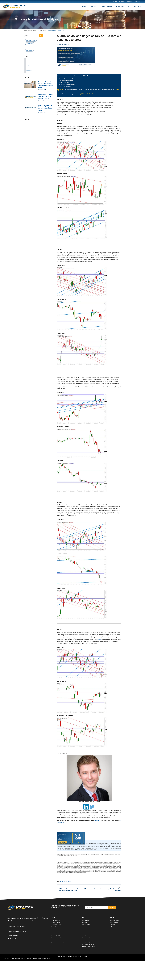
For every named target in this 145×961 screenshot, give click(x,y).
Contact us (97, 820)
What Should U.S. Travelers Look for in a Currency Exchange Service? (45, 96)
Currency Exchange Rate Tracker (89, 942)
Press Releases (29, 70)
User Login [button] (138, 1)
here (68, 387)
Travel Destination (30, 40)
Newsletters (49, 958)
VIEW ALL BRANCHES (13, 935)
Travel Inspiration (30, 46)
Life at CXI (55, 929)
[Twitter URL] (13, 938)
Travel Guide (29, 50)
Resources (113, 926)
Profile (115, 1)
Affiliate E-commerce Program (88, 946)
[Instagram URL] (11, 938)
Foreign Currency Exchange (88, 937)
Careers (130, 1)
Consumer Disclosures (42, 958)
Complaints (34, 958)
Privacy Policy (23, 958)
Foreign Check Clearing (57, 940)
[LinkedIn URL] (16, 938)
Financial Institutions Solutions (59, 935)
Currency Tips (29, 43)
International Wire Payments (59, 937)
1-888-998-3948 (19, 929)
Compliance (55, 926)
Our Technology (120, 6)
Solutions (93, 6)
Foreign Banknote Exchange (58, 942)
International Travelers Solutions (89, 935)
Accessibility (17, 958)
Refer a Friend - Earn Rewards (88, 944)
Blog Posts (28, 60)
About (84, 6)
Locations (123, 1)
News (129, 6)
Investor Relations (106, 6)
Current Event (67, 881)
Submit (112, 907)
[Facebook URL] (9, 938)
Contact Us (137, 6)
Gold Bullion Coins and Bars (88, 940)
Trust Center (114, 929)
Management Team (57, 924)
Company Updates (30, 65)
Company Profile (56, 920)
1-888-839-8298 (22, 926)
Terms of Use (29, 958)
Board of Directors (56, 922)
